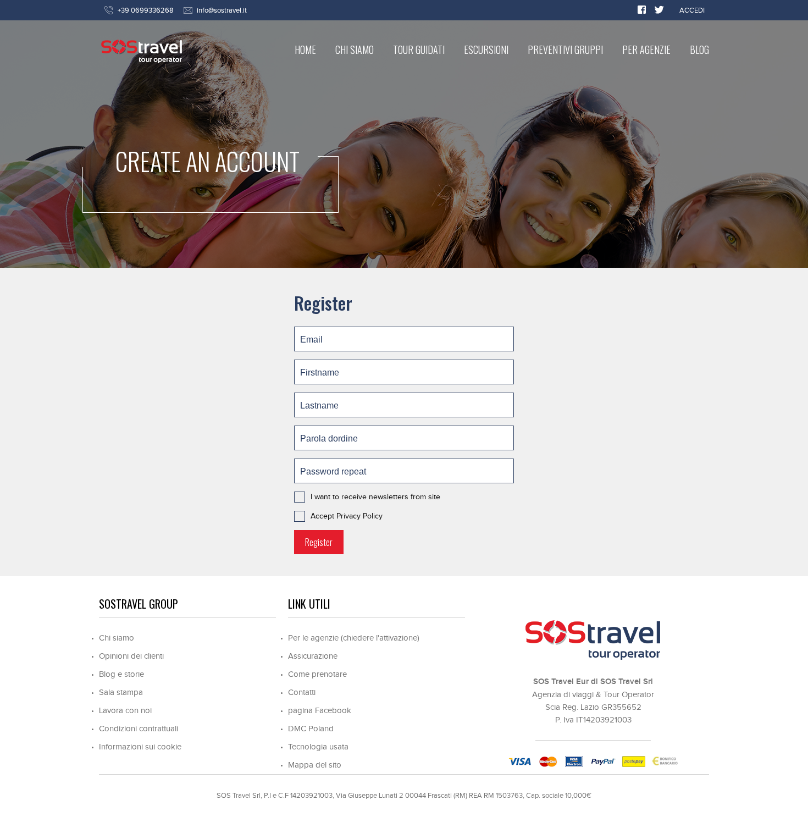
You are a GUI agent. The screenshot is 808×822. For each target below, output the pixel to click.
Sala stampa (121, 692)
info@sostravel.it (222, 10)
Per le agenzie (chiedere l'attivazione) (353, 638)
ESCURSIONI (486, 49)
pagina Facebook (319, 710)
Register (319, 542)
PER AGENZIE (646, 49)
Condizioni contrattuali (138, 728)
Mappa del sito (314, 765)
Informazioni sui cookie (140, 747)
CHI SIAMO (354, 49)
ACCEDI (692, 10)
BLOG (699, 49)
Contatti (302, 692)
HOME (305, 49)
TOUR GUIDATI (419, 49)
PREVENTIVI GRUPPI (565, 49)
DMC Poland (311, 728)
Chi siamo (116, 638)
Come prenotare (317, 674)
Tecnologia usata (318, 747)
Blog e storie (121, 674)
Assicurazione (312, 656)
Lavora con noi (125, 710)
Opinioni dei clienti (131, 656)
